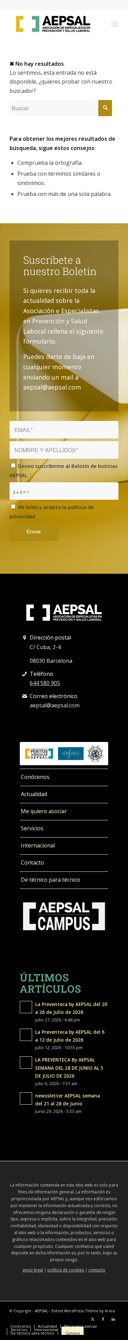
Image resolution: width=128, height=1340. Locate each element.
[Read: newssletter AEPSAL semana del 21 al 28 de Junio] (26, 1098)
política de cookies (65, 1270)
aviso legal (33, 1270)
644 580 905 (45, 683)
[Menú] (114, 23)
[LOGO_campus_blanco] (64, 916)
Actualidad (34, 794)
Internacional (38, 845)
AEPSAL (41, 1310)
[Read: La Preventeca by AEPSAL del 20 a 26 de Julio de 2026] (26, 1007)
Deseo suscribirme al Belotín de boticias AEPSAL (64, 470)
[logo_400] (53, 23)
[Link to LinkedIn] (113, 1319)
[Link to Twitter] (93, 1319)
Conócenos (35, 777)
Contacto (32, 862)
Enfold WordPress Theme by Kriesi (83, 1310)
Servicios (32, 828)
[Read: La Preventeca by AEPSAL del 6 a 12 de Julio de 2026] (26, 1035)
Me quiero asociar (44, 811)
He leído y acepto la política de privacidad (52, 511)
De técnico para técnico (50, 879)
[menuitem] (114, 23)
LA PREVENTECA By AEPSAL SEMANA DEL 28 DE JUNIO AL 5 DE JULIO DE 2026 (69, 1067)
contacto (96, 1270)
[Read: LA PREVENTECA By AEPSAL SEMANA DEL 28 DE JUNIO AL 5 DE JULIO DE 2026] (26, 1062)
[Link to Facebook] (103, 1319)
